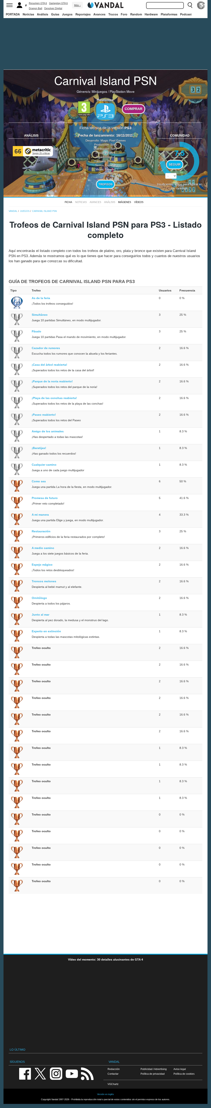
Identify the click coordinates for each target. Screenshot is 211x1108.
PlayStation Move (122, 91)
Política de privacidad (153, 1073)
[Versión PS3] (105, 111)
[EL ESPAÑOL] (201, 5)
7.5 (180, 152)
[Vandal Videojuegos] (105, 5)
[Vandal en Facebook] (25, 1073)
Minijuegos (99, 91)
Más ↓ (77, 5)
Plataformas (169, 14)
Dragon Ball (35, 8)
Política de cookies (184, 1073)
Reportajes (83, 14)
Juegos (67, 14)
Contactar (113, 1073)
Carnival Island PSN (105, 80)
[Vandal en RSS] (87, 1073)
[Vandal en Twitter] (40, 1073)
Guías (55, 14)
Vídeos (138, 202)
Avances (99, 14)
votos (180, 185)
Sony (113, 144)
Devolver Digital (53, 8)
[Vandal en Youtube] (71, 1073)
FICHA (68, 202)
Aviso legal (179, 1069)
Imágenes (124, 202)
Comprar (133, 109)
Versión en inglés (105, 1094)
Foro (124, 14)
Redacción (114, 1069)
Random (136, 14)
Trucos (113, 14)
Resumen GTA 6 (38, 3)
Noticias (28, 14)
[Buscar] (190, 5)
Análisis (42, 14)
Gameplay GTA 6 (58, 3)
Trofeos (105, 184)
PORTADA (13, 14)
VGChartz (113, 1084)
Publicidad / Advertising (154, 1069)
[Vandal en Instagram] (56, 1073)
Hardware (151, 14)
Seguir (175, 164)
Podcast (186, 14)
